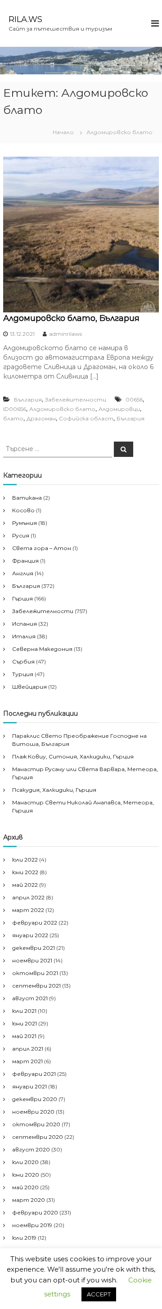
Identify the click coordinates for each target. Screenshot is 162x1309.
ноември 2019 (32, 1225)
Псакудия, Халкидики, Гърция (54, 789)
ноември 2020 (33, 1111)
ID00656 (14, 409)
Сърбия (23, 661)
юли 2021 (24, 1010)
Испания (24, 623)
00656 (134, 399)
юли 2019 (24, 1237)
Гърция (22, 598)
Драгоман (41, 418)
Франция (25, 560)
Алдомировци (119, 409)
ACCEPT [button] (99, 1294)
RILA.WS (25, 19)
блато (13, 418)
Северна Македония (42, 648)
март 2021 (27, 1061)
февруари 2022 (34, 922)
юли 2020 (25, 1162)
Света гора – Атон (41, 548)
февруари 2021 (34, 1073)
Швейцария (29, 686)
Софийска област (86, 418)
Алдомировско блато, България (71, 318)
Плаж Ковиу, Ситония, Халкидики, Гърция (73, 756)
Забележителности (75, 399)
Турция (22, 674)
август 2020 (31, 1149)
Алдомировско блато (62, 409)
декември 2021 (33, 947)
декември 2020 (34, 1099)
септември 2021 (36, 985)
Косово (23, 510)
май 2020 (25, 1187)
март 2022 (28, 910)
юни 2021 (24, 1023)
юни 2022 (25, 872)
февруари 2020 (35, 1212)
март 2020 (28, 1199)
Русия (20, 535)
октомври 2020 (36, 1124)
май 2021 (24, 1036)
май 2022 (25, 884)
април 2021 (27, 1048)
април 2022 (28, 897)
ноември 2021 (32, 960)
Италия (24, 636)
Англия (22, 573)
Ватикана (27, 497)
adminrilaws (65, 333)
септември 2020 (37, 1136)
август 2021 (30, 998)
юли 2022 (25, 859)
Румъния (24, 522)
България (28, 399)
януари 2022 (30, 935)
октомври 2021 (35, 973)
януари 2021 (29, 1086)
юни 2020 (25, 1174)
